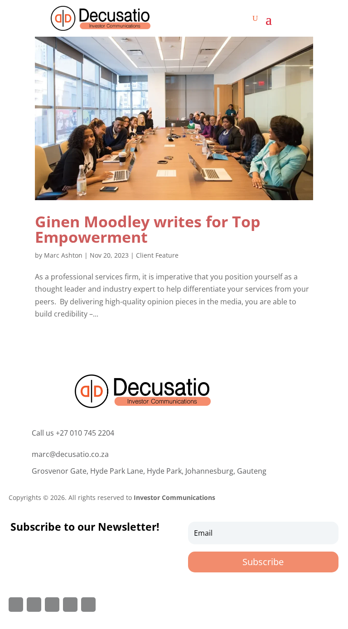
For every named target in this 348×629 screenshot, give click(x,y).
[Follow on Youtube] (88, 604)
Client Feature (157, 255)
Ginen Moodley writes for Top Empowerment (148, 229)
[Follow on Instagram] (52, 604)
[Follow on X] (34, 604)
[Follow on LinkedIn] (70, 604)
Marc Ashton (63, 255)
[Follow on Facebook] (16, 604)
